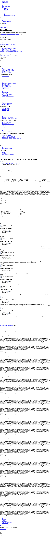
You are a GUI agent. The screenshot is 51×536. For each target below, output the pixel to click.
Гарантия (4, 516)
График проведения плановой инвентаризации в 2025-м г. (11, 50)
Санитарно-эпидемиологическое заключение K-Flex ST (9, 323)
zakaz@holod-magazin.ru (4, 42)
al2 (10, 527)
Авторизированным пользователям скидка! (7, 44)
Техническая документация (7, 522)
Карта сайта (2, 525)
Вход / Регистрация (5, 25)
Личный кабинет (5, 523)
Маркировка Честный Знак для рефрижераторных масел (11, 51)
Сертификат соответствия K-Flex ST (6, 325)
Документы (4, 520)
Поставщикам (4, 521)
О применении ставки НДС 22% (6, 49)
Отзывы (3, 517)
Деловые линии (4, 177)
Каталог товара (5, 20)
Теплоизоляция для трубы (6, 21)
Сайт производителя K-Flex (5, 221)
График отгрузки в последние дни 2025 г (8, 48)
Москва (5, 23)
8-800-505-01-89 (3, 35)
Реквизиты (4, 519)
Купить (49, 181)
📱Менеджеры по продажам (6, 39)
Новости (3, 518)
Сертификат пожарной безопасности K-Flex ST (8, 327)
